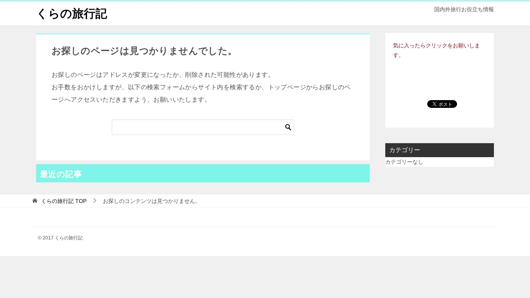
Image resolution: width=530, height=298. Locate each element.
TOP (64, 201)
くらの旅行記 (71, 13)
